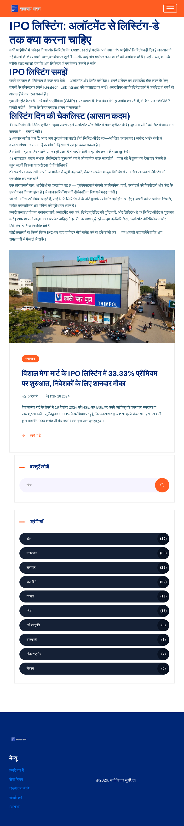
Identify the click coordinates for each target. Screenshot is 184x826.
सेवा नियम (16, 779)
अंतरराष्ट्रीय (96, 654)
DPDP (14, 807)
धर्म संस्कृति (96, 625)
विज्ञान (96, 668)
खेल (97, 538)
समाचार (97, 567)
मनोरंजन (97, 553)
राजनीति (97, 582)
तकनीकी (96, 639)
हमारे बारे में (16, 770)
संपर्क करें (15, 798)
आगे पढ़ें (35, 435)
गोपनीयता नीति (19, 789)
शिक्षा (97, 611)
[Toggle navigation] (170, 8)
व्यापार (30, 358)
